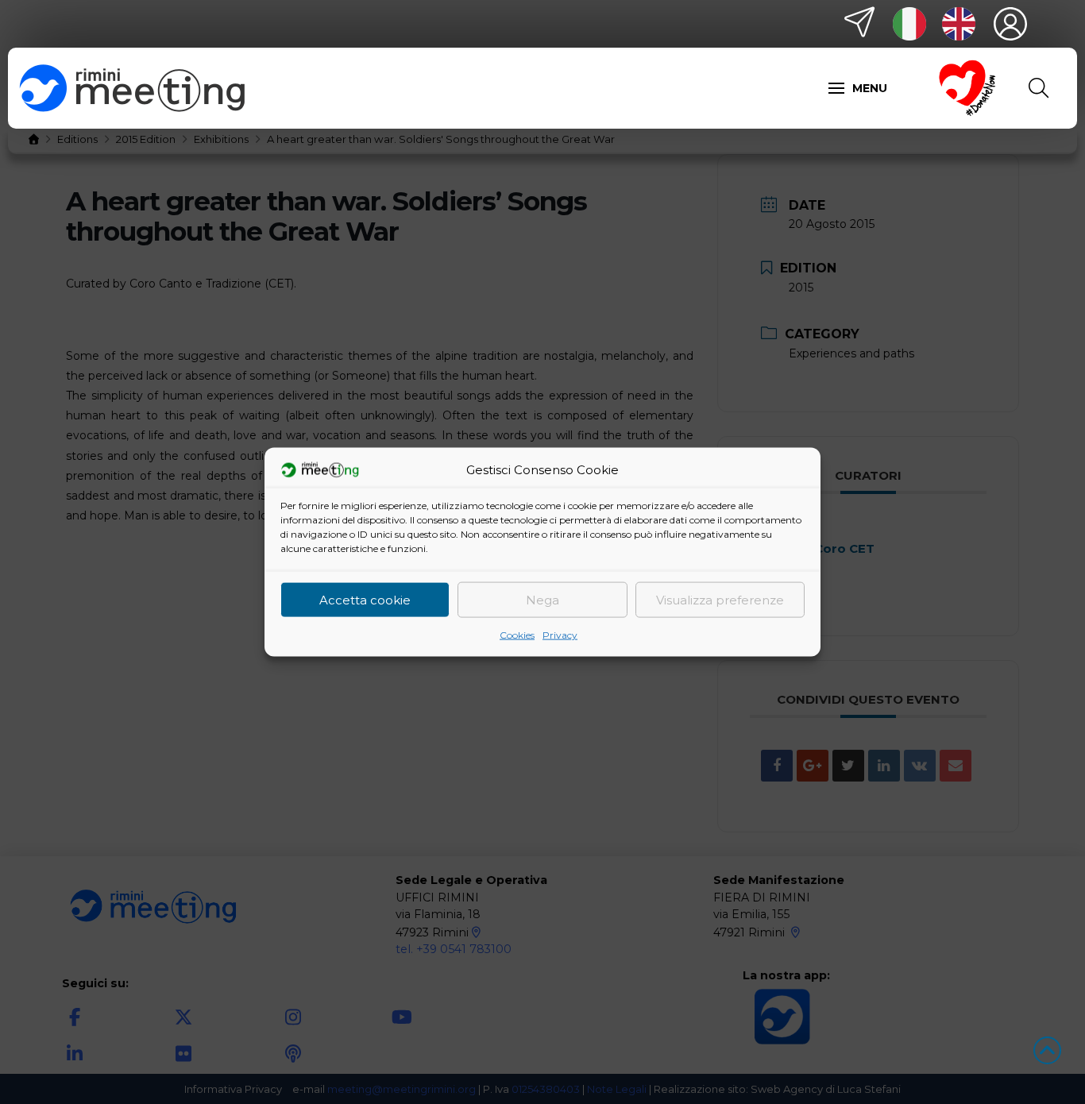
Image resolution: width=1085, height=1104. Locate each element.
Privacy (559, 635)
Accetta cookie (365, 599)
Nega (542, 599)
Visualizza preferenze (720, 599)
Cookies (517, 635)
